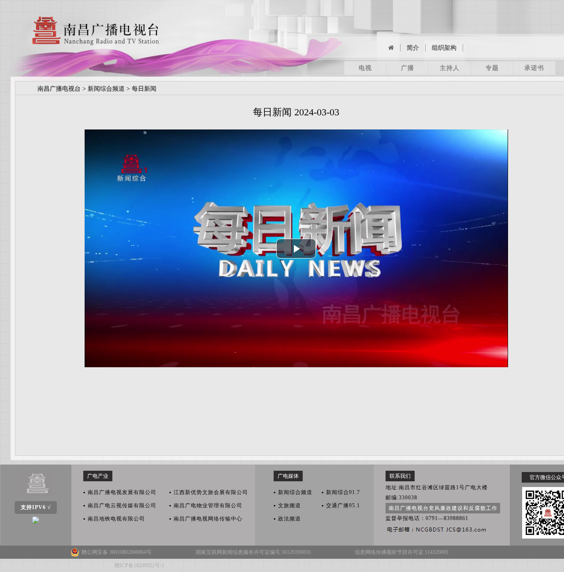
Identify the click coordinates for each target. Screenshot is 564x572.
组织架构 (444, 47)
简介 (413, 47)
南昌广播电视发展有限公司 (119, 492)
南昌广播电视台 (59, 88)
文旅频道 (287, 505)
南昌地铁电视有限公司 (114, 519)
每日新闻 (144, 88)
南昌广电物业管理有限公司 (205, 505)
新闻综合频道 (106, 88)
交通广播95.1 (341, 505)
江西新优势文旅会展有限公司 (208, 492)
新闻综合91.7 (341, 492)
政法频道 (287, 519)
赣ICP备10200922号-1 (139, 565)
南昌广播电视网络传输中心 (205, 519)
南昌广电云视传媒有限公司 (119, 505)
